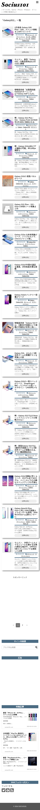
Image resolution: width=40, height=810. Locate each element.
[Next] (27, 625)
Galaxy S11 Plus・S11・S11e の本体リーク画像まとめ (25, 206)
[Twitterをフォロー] (3, 790)
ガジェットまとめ (24, 38)
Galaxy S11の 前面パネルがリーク (25, 177)
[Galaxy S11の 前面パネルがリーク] (7, 180)
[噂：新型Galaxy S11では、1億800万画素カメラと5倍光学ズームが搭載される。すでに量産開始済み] (7, 450)
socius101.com (9, 727)
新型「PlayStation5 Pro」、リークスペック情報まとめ (15, 758)
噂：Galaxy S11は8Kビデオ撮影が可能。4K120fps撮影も (25, 148)
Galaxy (33, 38)
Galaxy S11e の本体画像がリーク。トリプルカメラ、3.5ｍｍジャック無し (26, 237)
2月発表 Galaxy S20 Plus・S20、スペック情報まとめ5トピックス (26, 29)
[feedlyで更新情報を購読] (8, 790)
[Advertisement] (20, 598)
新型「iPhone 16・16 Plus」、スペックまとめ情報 (14, 714)
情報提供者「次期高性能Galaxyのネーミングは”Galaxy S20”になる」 (25, 92)
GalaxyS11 (25, 40)
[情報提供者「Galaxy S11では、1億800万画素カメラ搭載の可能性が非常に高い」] (7, 327)
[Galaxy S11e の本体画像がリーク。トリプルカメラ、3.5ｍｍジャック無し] (7, 239)
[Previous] (13, 625)
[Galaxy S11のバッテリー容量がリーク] (7, 299)
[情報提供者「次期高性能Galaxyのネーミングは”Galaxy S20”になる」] (7, 94)
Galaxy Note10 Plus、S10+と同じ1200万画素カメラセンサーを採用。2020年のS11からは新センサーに (26, 512)
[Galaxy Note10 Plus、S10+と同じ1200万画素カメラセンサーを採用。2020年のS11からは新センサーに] (7, 513)
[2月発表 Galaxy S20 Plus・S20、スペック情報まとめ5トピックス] (7, 32)
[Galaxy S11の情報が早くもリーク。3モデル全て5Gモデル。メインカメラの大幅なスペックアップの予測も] (7, 480)
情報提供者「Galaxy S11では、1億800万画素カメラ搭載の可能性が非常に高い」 (26, 325)
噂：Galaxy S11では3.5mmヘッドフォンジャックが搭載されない (26, 418)
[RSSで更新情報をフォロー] (12, 790)
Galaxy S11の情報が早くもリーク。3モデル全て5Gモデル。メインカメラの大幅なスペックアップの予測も (26, 479)
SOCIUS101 (22, 806)
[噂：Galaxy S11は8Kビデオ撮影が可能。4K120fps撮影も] (7, 150)
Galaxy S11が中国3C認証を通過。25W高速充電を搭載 (26, 267)
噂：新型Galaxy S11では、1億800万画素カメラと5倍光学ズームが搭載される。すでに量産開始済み (26, 449)
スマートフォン (23, 99)
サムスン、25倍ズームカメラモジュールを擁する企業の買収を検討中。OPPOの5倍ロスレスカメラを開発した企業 (26, 547)
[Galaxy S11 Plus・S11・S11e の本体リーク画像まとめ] (7, 209)
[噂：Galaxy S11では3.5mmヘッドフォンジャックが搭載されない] (7, 420)
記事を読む (25, 52)
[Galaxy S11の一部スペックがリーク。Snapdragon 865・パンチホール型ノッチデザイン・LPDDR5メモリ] (7, 385)
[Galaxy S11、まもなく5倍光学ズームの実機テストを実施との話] (7, 357)
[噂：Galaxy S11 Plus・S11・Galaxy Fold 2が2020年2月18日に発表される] (7, 122)
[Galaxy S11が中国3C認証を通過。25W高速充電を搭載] (7, 269)
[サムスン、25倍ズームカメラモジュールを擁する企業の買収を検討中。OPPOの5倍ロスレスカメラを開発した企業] (7, 547)
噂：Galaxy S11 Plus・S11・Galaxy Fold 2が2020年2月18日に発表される (26, 120)
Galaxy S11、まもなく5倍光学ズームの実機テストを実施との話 (26, 355)
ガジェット (30, 35)
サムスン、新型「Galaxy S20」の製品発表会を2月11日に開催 (25, 61)
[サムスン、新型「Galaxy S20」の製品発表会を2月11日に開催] (7, 64)
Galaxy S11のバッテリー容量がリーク (26, 296)
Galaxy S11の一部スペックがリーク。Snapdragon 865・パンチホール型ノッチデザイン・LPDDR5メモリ (26, 385)
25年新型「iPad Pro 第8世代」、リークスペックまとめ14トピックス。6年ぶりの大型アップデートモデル (15, 736)
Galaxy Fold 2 (29, 70)
